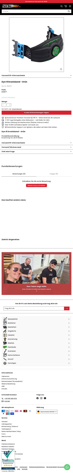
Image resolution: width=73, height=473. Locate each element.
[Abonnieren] (66, 308)
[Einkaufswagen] (65, 6)
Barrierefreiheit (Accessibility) (12, 381)
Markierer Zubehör (8, 446)
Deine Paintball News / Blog (11, 431)
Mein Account (6, 436)
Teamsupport (6, 429)
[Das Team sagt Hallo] (36, 269)
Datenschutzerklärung (9, 379)
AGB (3, 386)
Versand (4, 421)
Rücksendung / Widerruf (10, 426)
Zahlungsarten (7, 424)
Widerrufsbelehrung (8, 384)
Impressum (5, 376)
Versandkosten (17, 109)
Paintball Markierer (8, 444)
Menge (4, 102)
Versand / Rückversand (11, 147)
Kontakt (4, 389)
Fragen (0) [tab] (54, 174)
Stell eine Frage (8, 152)
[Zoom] (61, 69)
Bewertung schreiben (36, 185)
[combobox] (36, 11)
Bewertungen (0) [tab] (19, 174)
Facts (4, 434)
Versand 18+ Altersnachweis (13, 75)
